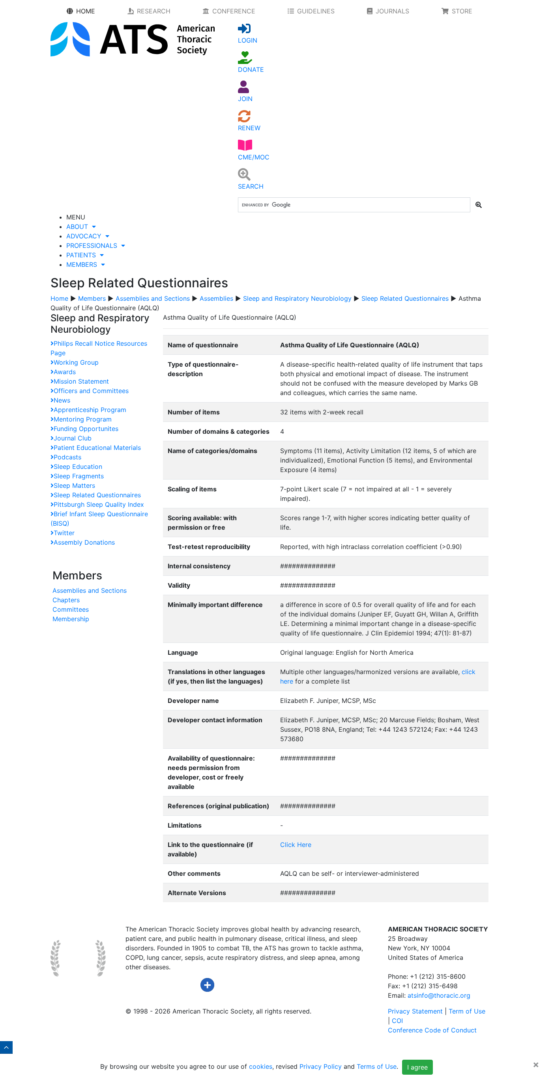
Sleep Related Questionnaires (405, 298)
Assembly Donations (84, 542)
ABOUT (79, 226)
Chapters (66, 600)
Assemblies (216, 298)
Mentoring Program (83, 419)
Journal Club (73, 438)
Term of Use (467, 1011)
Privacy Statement (415, 1011)
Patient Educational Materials (97, 448)
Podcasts (67, 457)
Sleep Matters (74, 485)
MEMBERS (83, 264)
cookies (260, 1067)
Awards (65, 372)
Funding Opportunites (86, 429)
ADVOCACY (85, 236)
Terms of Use (377, 1067)
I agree (417, 1067)
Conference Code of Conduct (432, 1030)
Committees (70, 609)
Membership (70, 619)
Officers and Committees (91, 391)
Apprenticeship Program (90, 410)
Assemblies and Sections (153, 298)
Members (92, 298)
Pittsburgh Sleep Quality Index (99, 504)
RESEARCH (153, 11)
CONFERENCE (233, 11)
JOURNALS (392, 11)
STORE (462, 11)
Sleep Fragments (79, 476)
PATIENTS (83, 255)
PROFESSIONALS (93, 245)
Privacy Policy (320, 1067)
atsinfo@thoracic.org (439, 995)
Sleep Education (78, 466)
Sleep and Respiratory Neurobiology (297, 298)
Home (59, 298)
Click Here (295, 845)
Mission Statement (81, 381)
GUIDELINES (316, 11)
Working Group (76, 362)
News (62, 400)
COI (397, 1021)
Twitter (64, 533)
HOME (85, 11)
